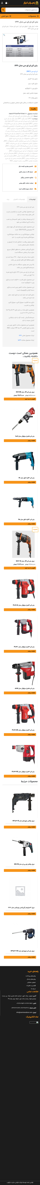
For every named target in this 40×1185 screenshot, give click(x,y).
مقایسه (33, 109)
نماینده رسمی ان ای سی (13, 158)
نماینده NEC (30, 156)
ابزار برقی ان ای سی (11, 118)
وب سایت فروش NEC (17, 161)
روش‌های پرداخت (31, 976)
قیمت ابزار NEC (32, 148)
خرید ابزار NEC (29, 136)
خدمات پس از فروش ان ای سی (19, 133)
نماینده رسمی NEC (28, 158)
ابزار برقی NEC (23, 118)
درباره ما (33, 989)
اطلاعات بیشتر (31, 441)
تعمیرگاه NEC (33, 131)
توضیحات (32, 199)
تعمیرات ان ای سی (27, 126)
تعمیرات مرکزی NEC (14, 128)
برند (8, 199)
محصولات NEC (14, 151)
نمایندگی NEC (19, 153)
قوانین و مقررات (31, 986)
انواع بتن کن (23, 26)
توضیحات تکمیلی (19, 199)
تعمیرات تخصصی (15, 126)
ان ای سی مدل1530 (18, 121)
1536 (19, 340)
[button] (4, 35)
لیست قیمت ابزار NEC (18, 148)
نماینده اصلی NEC (20, 156)
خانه (36, 26)
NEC (29, 118)
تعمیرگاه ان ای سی (21, 131)
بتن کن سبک (14, 26)
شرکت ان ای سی (32, 146)
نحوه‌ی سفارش (31, 982)
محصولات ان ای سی (31, 153)
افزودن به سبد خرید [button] (30, 399)
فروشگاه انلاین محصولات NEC (16, 146)
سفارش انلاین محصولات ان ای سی (26, 143)
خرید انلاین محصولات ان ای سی (27, 138)
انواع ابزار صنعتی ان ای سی (20, 123)
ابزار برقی (31, 26)
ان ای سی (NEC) (32, 71)
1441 (20, 335)
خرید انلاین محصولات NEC (14, 136)
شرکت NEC (10, 143)
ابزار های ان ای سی (31, 121)
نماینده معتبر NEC (31, 161)
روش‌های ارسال (31, 979)
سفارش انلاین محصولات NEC (14, 141)
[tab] (32, 199)
